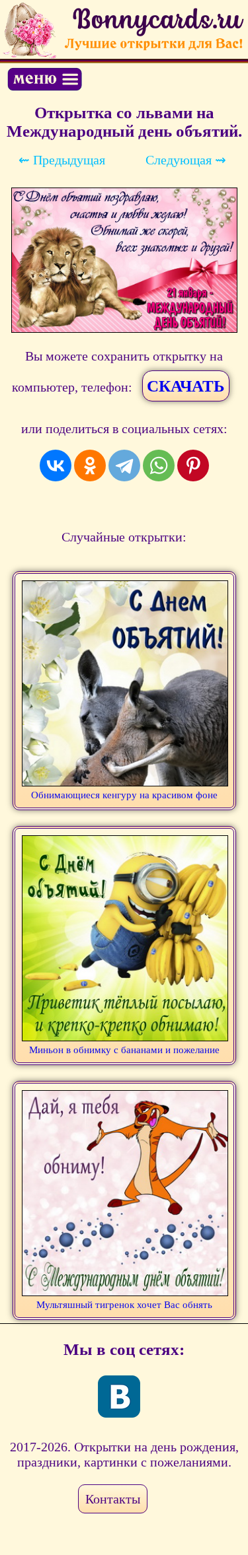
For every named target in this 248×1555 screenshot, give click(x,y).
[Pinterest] (193, 465)
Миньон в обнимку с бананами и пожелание (124, 1050)
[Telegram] (124, 465)
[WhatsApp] (159, 465)
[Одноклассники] (90, 465)
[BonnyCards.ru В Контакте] (119, 1396)
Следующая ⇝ (185, 160)
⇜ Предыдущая (62, 160)
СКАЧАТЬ (186, 386)
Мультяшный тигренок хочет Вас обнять (124, 1304)
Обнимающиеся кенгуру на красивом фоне (124, 795)
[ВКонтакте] (55, 465)
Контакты (112, 1499)
